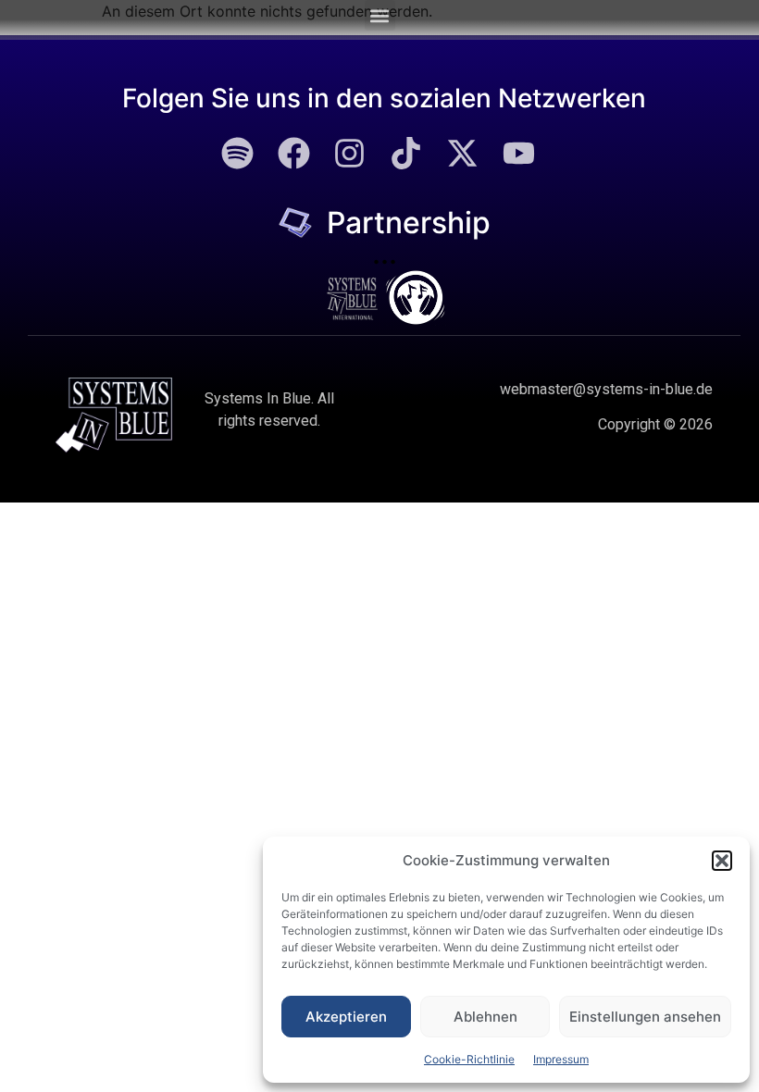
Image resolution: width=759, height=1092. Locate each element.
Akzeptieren (346, 1016)
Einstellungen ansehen (645, 1016)
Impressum (561, 1059)
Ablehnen (485, 1016)
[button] (722, 860)
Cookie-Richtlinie (469, 1059)
